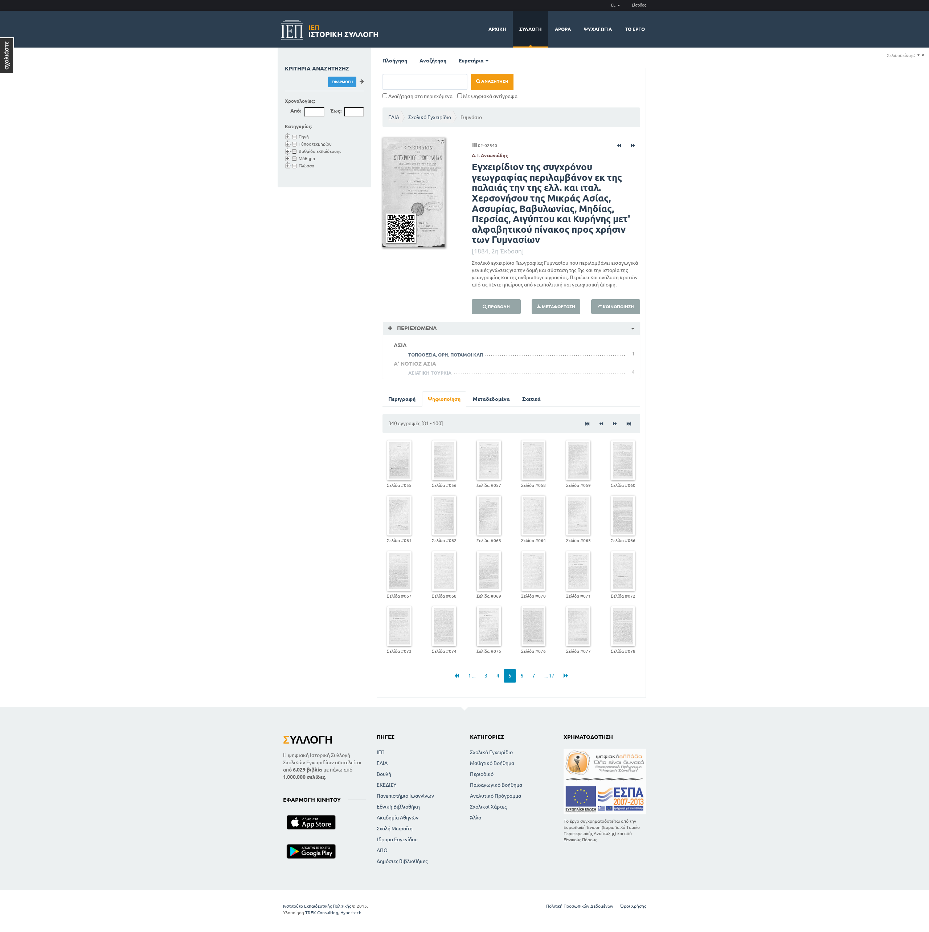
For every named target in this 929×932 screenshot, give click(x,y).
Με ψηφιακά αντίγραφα (489, 96)
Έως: (335, 111)
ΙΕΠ (381, 752)
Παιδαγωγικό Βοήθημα (496, 785)
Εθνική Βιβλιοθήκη (398, 807)
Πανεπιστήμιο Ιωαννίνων (405, 796)
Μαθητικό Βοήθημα (492, 763)
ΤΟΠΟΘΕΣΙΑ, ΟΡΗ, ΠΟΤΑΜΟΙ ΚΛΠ (445, 354)
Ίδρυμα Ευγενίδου (397, 839)
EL (614, 5)
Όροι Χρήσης (633, 906)
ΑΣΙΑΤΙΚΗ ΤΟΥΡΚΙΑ (429, 372)
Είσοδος (639, 5)
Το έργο (635, 29)
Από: (295, 111)
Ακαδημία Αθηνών (397, 818)
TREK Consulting (321, 912)
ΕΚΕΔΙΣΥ (386, 785)
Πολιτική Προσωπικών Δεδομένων (579, 906)
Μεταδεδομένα (491, 399)
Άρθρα (563, 29)
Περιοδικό (482, 774)
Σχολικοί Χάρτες (488, 807)
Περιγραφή (402, 399)
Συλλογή (530, 29)
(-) (923, 55)
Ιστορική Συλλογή (343, 30)
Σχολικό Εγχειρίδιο (429, 117)
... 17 (549, 676)
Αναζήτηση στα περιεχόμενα (420, 96)
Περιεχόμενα (416, 328)
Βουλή (384, 774)
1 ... (471, 676)
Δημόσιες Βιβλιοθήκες (402, 861)
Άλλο (475, 818)
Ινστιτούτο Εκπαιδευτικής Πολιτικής (317, 906)
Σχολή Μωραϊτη (395, 828)
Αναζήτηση (433, 61)
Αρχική (497, 29)
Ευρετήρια (472, 61)
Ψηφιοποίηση (444, 399)
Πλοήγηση (394, 61)
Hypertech (350, 912)
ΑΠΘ (382, 850)
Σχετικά (531, 399)
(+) (918, 55)
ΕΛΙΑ (393, 117)
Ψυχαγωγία (598, 29)
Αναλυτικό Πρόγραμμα (495, 796)
